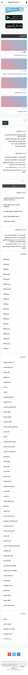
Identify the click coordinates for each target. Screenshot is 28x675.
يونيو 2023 (6, 299)
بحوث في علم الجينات (9, 447)
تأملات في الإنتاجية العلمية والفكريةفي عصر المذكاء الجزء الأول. (15, 135)
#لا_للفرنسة (14, 668)
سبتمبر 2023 (7, 284)
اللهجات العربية (7, 417)
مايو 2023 (6, 304)
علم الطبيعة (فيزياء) (9, 501)
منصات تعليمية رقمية (9, 605)
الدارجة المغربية (8, 402)
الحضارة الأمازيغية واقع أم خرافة (18, 144)
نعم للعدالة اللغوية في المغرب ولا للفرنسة (13, 665)
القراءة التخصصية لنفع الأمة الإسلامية (17, 141)
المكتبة (5, 437)
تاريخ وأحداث (7, 462)
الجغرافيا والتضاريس (9, 397)
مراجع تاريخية (7, 581)
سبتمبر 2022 (7, 344)
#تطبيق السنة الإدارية (20, 146)
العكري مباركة (22, 160)
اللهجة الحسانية (8, 422)
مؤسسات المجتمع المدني (10, 566)
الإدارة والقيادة (7, 382)
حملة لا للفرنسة (7, 481)
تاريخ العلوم (6, 457)
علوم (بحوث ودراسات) (9, 531)
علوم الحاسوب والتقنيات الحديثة (12, 546)
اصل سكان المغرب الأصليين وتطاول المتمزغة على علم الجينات (14, 241)
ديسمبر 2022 (7, 329)
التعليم (5, 392)
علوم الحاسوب (7, 541)
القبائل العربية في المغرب (10, 157)
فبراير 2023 (6, 319)
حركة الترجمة (7, 476)
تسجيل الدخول (7, 624)
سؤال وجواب (7, 491)
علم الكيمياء (7, 511)
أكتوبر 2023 (6, 279)
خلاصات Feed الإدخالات (9, 629)
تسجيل (5, 619)
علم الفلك (6, 506)
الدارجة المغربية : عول (11, 167)
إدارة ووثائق (6, 377)
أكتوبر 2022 (6, 339)
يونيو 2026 (6, 259)
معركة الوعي (7, 590)
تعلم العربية (7, 467)
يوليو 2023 (6, 294)
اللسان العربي (7, 412)
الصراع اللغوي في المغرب (10, 407)
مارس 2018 (6, 349)
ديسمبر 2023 (7, 274)
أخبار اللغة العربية (8, 367)
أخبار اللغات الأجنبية (9, 362)
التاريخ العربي (22, 157)
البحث (24, 120)
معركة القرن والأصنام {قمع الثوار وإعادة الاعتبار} (14, 247)
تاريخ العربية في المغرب (10, 452)
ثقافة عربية (6, 471)
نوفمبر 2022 (7, 334)
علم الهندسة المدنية (9, 516)
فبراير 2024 (6, 264)
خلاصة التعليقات (8, 634)
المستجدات (6, 432)
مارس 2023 (6, 314)
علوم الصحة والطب (8, 556)
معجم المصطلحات (8, 586)
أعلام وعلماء (7, 372)
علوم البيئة (6, 536)
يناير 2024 (6, 269)
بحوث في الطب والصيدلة (10, 442)
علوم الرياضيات (7, 551)
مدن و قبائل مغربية (8, 576)
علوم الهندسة (7, 561)
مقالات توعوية (7, 595)
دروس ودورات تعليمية (9, 486)
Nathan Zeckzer (22, 162)
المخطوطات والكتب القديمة (11, 427)
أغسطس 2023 (7, 289)
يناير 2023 (6, 324)
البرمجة (5, 387)
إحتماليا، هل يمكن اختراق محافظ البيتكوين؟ (15, 139)
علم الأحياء (6, 496)
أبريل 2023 (6, 309)
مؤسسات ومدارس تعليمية (10, 571)
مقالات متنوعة (7, 600)
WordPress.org (7, 639)
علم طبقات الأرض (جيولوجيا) (11, 521)
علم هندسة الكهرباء (9, 526)
